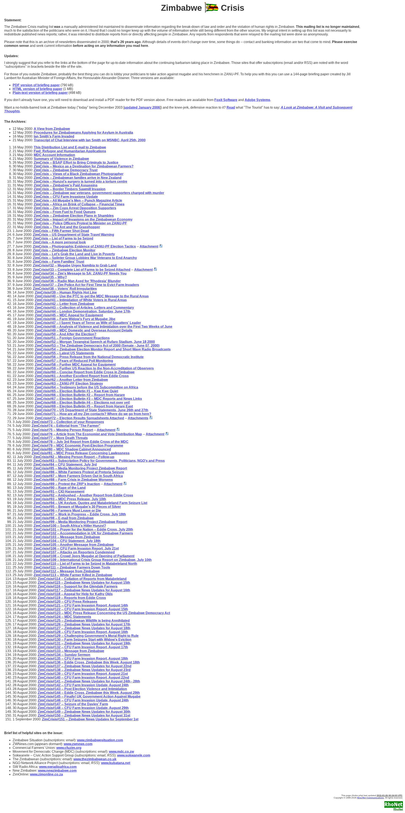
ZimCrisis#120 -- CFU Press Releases (67, 601)
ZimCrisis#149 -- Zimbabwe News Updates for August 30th (84, 711)
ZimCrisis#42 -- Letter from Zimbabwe (64, 304)
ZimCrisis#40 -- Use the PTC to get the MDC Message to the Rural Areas (92, 296)
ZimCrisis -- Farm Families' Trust (58, 261)
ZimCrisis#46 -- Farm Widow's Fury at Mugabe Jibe (75, 319)
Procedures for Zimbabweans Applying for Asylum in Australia (83, 132)
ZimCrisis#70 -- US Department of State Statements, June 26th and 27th (91, 410)
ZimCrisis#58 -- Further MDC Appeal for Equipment (75, 364)
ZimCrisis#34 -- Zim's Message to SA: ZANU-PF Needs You (80, 273)
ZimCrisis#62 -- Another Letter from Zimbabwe (71, 380)
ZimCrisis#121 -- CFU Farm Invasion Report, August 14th (83, 605)
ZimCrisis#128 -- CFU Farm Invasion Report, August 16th (83, 632)
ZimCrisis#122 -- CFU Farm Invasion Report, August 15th (83, 609)
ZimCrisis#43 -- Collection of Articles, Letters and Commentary (84, 307)
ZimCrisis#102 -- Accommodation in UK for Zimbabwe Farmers (83, 533)
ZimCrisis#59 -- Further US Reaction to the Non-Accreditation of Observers (94, 368)
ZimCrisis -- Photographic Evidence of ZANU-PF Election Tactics (84, 246)
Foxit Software (225, 100)
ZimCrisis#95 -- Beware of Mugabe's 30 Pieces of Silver (77, 506)
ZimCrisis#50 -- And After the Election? (65, 334)
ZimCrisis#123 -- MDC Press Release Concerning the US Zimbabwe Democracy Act (104, 613)
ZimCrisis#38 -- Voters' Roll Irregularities (65, 288)
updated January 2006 (142, 107)
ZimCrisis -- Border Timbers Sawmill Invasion (69, 189)
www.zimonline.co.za (46, 774)
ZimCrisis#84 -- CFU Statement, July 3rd (65, 464)
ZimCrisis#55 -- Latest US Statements (64, 353)
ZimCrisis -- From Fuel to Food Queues (65, 212)
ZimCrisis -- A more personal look (59, 242)
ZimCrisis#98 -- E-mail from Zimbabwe (64, 518)
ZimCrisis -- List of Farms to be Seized (63, 238)
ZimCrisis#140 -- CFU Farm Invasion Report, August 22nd (83, 677)
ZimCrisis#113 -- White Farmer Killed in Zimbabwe (73, 575)
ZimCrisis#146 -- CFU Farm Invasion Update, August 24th (83, 700)
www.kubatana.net (115, 763)
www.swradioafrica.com (58, 767)
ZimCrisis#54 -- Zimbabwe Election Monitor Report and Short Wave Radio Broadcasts (103, 349)
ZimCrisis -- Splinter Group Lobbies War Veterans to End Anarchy (85, 258)
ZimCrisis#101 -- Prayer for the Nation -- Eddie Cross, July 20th (83, 529)
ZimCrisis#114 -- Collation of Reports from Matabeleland (82, 579)
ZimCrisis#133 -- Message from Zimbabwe (71, 651)
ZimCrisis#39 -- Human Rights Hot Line (66, 292)
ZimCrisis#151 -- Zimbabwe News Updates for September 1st (90, 719)
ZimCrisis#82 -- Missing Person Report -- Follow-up (73, 457)
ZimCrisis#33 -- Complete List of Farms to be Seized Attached (81, 269)
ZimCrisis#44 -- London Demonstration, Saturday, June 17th (82, 311)
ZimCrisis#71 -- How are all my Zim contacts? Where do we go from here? (93, 414)
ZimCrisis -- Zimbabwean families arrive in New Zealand (78, 177)
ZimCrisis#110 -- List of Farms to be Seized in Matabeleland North (85, 563)
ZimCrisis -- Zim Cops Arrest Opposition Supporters (75, 208)
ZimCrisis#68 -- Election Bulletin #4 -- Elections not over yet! (82, 402)
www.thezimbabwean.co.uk (94, 759)
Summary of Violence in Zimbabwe (61, 158)
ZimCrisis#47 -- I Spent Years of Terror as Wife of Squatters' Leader (88, 323)
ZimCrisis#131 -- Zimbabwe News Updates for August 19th (84, 643)
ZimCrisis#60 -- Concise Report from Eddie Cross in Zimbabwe (85, 372)
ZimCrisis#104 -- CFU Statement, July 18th (67, 541)
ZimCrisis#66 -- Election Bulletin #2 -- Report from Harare (80, 395)
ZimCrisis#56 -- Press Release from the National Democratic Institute (89, 357)
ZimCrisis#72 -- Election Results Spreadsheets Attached (79, 418)
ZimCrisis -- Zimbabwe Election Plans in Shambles (74, 215)
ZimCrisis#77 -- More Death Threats (60, 438)
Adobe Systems (257, 100)
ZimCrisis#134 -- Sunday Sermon (64, 655)
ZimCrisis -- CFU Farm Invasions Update (66, 196)
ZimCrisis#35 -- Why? (50, 277)
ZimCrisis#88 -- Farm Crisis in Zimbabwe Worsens (73, 479)
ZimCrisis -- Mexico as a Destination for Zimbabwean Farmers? (84, 166)
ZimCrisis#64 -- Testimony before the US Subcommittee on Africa (86, 387)
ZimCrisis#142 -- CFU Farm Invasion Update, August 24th (83, 685)
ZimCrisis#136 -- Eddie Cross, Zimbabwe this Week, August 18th (89, 662)
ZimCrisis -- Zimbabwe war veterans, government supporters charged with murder (99, 193)
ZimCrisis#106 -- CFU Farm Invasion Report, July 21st (76, 548)
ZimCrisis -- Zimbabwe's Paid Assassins (65, 185)
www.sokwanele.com (133, 755)
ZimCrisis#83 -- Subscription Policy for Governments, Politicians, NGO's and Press (99, 460)
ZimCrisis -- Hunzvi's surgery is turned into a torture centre (80, 181)
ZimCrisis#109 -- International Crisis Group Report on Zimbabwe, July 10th (93, 560)
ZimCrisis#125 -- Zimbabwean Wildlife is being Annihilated (84, 620)
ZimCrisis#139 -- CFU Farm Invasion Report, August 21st (83, 673)
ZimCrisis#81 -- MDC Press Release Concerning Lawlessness (81, 453)
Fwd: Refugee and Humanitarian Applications (70, 151)
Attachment (149, 246)
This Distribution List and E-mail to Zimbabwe (70, 147)
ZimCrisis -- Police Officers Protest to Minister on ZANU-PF (80, 223)
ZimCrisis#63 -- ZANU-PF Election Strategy (69, 383)
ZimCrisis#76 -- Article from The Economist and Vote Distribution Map (87, 434)
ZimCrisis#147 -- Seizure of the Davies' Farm (73, 704)
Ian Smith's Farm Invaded (54, 136)
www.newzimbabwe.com (57, 770)
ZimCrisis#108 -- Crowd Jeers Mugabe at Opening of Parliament (84, 556)
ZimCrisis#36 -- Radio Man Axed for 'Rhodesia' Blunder (77, 281)
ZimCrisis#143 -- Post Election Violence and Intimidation (82, 689)
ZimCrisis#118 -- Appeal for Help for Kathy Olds (75, 594)
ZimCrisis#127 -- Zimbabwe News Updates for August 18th (84, 628)
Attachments (138, 418)
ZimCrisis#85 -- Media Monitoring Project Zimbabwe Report (80, 468)
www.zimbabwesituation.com (100, 740)
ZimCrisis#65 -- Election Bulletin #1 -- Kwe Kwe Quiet (76, 391)
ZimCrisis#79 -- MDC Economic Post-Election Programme (77, 445)
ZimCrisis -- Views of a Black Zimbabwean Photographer (78, 174)
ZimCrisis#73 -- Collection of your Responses (68, 422)
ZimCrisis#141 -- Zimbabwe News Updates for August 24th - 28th (89, 681)
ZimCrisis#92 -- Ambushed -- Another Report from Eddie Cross (83, 495)
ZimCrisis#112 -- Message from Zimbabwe (67, 571)
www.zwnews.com (78, 744)
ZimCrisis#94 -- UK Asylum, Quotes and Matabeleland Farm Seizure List (90, 503)
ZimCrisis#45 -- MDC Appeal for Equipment (69, 315)
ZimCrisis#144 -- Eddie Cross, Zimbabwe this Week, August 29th (89, 692)
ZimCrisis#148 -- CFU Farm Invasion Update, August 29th (83, 708)
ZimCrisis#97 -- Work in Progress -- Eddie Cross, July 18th (80, 514)
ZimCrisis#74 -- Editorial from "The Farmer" (66, 425)
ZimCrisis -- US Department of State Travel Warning (73, 234)
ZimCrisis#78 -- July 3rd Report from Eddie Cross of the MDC (80, 442)
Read (231, 107)
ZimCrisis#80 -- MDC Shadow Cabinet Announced (71, 449)
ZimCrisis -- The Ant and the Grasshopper (67, 227)
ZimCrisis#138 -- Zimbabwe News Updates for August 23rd (84, 670)
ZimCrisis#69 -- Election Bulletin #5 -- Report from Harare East (84, 406)
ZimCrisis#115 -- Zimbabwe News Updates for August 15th (84, 582)
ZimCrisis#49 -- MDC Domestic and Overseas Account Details (83, 330)
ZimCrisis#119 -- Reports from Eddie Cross (72, 598)
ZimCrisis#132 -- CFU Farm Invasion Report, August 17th (83, 647)
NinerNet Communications (370, 798)
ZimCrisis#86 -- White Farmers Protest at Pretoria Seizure (79, 472)
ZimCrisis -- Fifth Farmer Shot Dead (61, 231)
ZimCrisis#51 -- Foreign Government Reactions (72, 338)
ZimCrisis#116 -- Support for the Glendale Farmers (77, 586)
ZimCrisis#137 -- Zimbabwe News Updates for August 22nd (84, 666)
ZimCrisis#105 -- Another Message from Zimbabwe (74, 544)
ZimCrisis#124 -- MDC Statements (64, 617)
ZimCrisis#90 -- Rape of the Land (60, 487)
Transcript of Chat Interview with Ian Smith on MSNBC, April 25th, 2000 (90, 140)
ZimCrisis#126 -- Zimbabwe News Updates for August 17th (84, 624)
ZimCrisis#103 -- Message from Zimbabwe (67, 537)
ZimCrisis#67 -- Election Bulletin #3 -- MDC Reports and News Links (88, 398)
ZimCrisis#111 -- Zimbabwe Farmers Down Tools (72, 567)
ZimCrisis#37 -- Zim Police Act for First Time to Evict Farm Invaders (86, 285)
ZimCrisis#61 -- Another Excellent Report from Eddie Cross (82, 376)
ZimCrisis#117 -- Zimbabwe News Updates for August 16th (84, 590)
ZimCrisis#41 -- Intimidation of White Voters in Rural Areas (81, 300)
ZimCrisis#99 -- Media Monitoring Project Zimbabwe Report (80, 522)
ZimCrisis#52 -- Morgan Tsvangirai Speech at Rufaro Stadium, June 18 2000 (95, 342)
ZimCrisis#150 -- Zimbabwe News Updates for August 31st (84, 715)
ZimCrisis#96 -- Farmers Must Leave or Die (67, 510)
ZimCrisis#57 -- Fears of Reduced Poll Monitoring (74, 361)
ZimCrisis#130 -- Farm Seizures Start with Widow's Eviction (84, 639)
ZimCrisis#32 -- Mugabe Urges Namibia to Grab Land (75, 265)
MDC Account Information (54, 155)
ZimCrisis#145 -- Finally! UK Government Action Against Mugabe (89, 696)
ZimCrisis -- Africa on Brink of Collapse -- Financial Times (79, 204)
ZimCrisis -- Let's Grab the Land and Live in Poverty (74, 254)
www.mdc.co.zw (121, 751)
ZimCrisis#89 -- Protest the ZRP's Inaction (67, 484)
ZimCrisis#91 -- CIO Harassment (59, 491)
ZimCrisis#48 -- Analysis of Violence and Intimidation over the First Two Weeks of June (103, 326)
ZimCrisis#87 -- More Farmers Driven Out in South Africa (78, 476)
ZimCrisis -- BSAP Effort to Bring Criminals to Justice (76, 162)
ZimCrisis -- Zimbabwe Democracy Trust (65, 170)
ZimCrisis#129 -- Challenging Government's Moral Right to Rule (88, 636)
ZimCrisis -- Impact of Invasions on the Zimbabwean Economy (83, 219)
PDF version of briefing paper (36, 85)
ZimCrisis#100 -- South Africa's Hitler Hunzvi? (70, 525)
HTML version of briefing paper (37, 89)
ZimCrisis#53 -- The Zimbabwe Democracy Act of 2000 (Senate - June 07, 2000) (97, 345)
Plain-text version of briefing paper (40, 92)
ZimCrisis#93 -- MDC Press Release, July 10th (70, 499)
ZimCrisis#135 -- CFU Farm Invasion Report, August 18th (83, 658)
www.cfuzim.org (68, 748)
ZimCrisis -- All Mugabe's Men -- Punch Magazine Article (78, 200)
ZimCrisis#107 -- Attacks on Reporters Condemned (74, 552)
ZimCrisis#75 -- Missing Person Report (62, 430)
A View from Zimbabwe (52, 129)
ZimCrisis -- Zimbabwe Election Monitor (64, 250)
